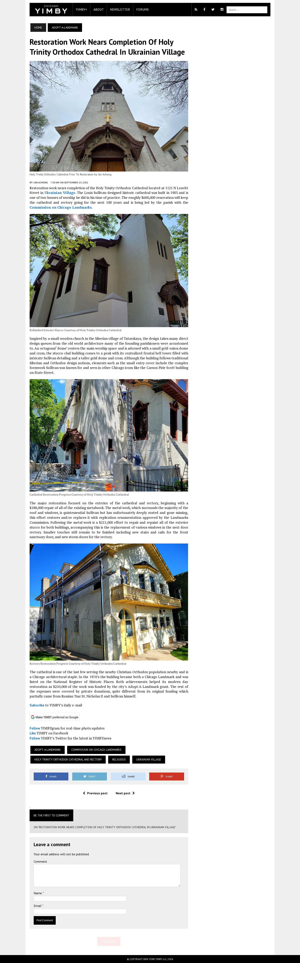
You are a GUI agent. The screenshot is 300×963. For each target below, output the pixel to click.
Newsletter (120, 9)
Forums (142, 9)
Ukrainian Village (59, 192)
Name (38, 893)
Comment (40, 861)
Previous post (97, 793)
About (98, 9)
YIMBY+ (81, 9)
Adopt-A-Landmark (47, 750)
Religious (119, 759)
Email (38, 906)
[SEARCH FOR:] (247, 9)
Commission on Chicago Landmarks (61, 207)
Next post (123, 793)
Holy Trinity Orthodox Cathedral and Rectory (68, 759)
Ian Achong (41, 182)
